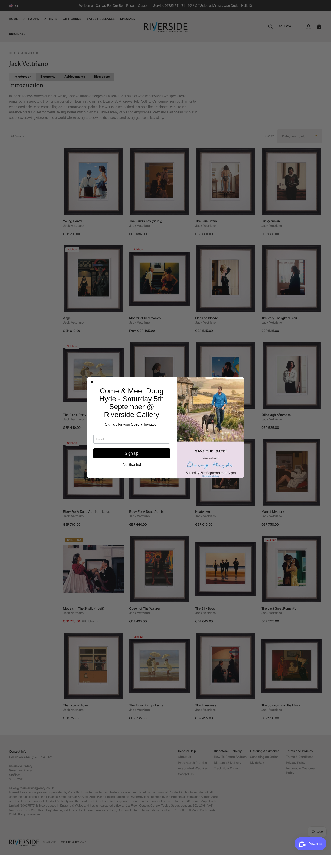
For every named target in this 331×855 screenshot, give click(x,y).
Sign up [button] (131, 453)
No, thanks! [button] (132, 465)
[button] (92, 382)
